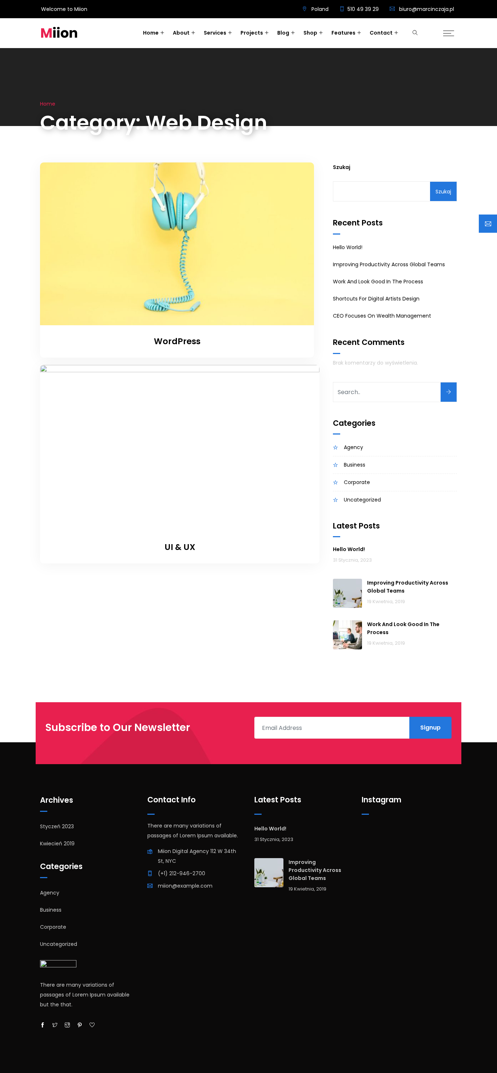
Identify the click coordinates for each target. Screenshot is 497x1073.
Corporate (357, 482)
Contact (381, 32)
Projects (251, 32)
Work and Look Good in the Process (378, 281)
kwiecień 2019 (57, 843)
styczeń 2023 (57, 826)
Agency (353, 447)
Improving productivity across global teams (389, 264)
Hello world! (347, 247)
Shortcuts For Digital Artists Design (376, 298)
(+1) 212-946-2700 (181, 873)
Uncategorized (362, 499)
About (181, 32)
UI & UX (179, 547)
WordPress (177, 341)
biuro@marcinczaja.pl (426, 9)
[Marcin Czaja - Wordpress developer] (59, 33)
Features (343, 32)
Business (354, 464)
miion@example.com (185, 885)
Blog (283, 32)
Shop (310, 32)
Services (215, 32)
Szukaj (341, 167)
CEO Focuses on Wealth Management (382, 315)
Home (151, 32)
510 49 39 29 (363, 9)
